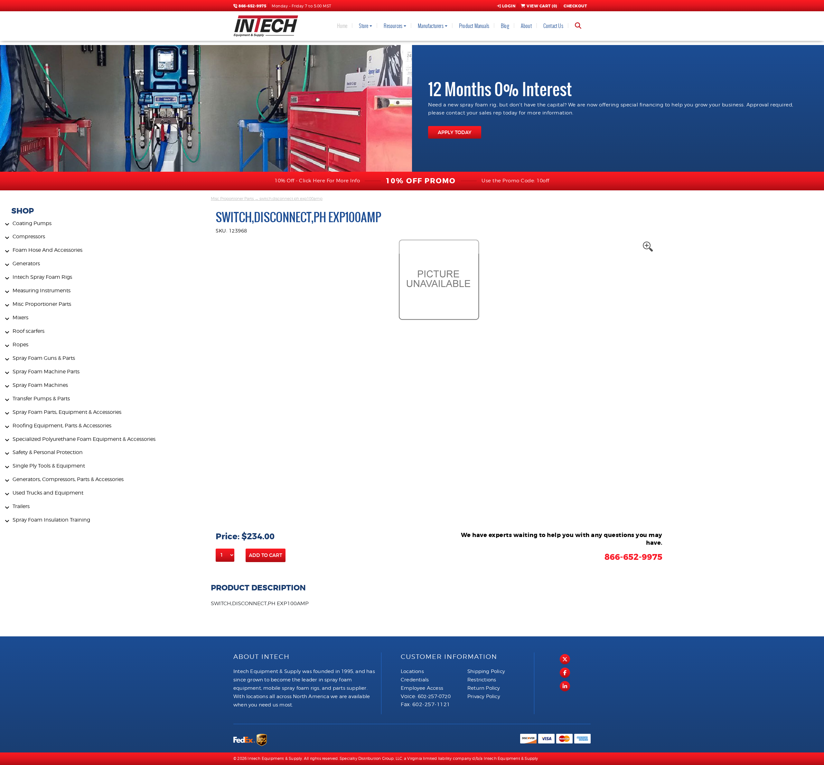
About (526, 26)
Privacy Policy (483, 696)
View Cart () (542, 6)
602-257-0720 (434, 696)
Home (342, 26)
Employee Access (422, 688)
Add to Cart (265, 555)
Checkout (575, 6)
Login (509, 6)
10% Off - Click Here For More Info (317, 181)
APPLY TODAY (455, 132)
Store (363, 26)
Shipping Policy (486, 671)
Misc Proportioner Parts (232, 198)
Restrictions (481, 680)
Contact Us (553, 26)
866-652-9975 (252, 6)
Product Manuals (474, 26)
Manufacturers (431, 26)
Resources (393, 26)
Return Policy (483, 688)
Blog (505, 26)
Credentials (415, 680)
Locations (412, 671)
